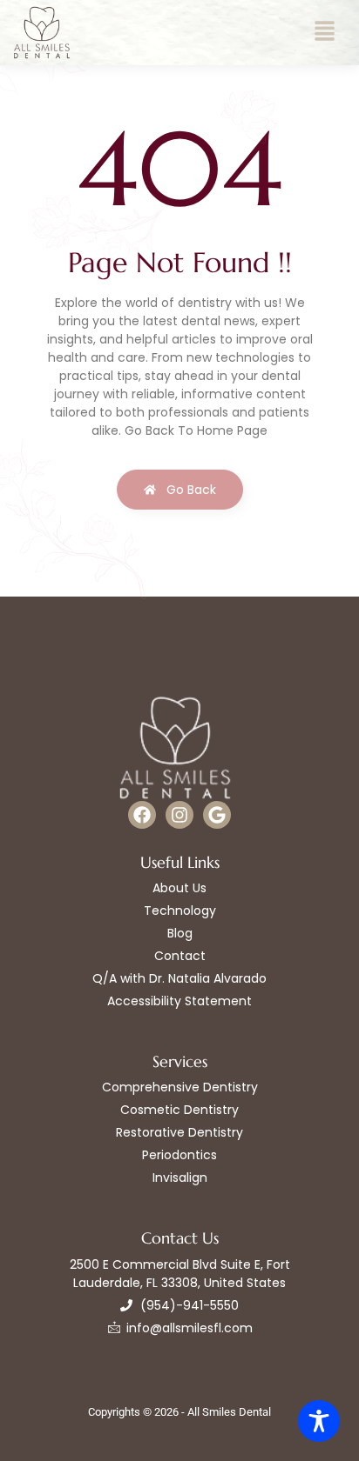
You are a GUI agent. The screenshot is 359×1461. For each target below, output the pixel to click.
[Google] (217, 815)
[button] (324, 32)
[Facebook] (142, 815)
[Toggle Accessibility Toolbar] (319, 1421)
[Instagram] (179, 815)
